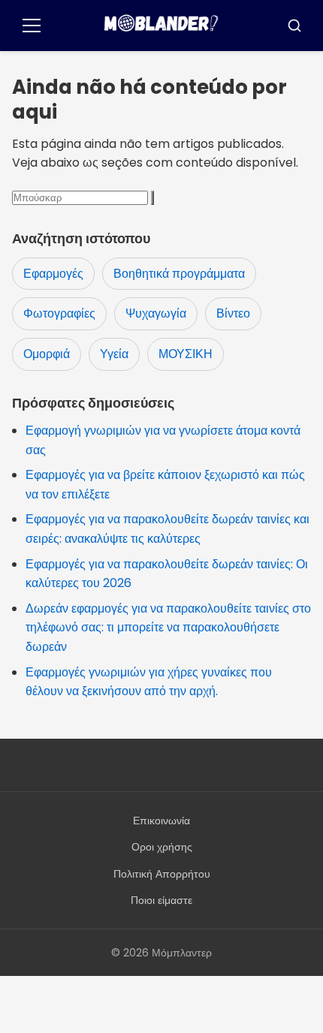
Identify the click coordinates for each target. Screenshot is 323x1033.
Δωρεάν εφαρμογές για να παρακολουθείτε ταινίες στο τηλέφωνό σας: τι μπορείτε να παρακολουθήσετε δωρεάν (168, 627)
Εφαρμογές (53, 273)
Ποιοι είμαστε (161, 900)
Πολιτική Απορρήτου (161, 873)
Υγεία (114, 354)
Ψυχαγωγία (155, 313)
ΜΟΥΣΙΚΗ (185, 354)
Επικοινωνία (161, 820)
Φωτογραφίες (59, 313)
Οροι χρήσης (161, 846)
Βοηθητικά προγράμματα (179, 273)
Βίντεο (233, 313)
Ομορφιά (46, 354)
